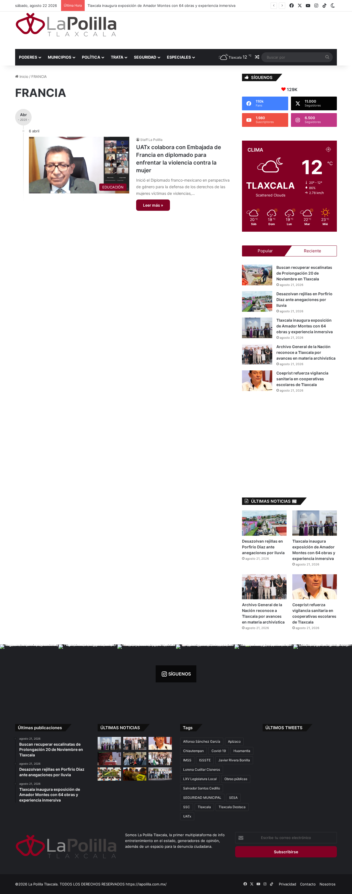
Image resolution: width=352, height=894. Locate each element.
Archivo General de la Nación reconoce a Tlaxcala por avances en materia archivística (160, 5)
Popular (265, 250)
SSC (186, 807)
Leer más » (153, 205)
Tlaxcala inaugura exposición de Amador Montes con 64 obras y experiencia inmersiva (304, 326)
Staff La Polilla (151, 140)
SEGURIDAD (145, 57)
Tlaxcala (204, 807)
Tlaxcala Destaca (232, 807)
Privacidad (287, 884)
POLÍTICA (91, 57)
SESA (233, 797)
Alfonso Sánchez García (201, 741)
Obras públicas (235, 779)
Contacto (308, 884)
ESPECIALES (179, 57)
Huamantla (241, 751)
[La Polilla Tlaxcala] (66, 24)
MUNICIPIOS (59, 57)
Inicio (23, 76)
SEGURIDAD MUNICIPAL (202, 797)
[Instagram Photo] (29, 673)
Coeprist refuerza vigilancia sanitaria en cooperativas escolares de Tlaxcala (302, 379)
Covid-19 (218, 751)
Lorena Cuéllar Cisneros (201, 769)
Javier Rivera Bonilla (234, 760)
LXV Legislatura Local (200, 779)
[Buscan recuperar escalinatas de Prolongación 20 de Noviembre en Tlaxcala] (257, 275)
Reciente (312, 250)
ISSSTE (205, 760)
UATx (187, 816)
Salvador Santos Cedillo (201, 788)
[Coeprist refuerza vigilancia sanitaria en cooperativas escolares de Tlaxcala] (257, 380)
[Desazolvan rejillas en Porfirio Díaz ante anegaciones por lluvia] (257, 301)
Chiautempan (193, 751)
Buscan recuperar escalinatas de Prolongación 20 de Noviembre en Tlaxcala (304, 273)
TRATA (117, 57)
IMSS (187, 760)
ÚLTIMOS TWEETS (283, 727)
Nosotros (328, 884)
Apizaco (234, 741)
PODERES (28, 57)
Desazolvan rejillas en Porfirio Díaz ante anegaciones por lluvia (304, 299)
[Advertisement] (231, 29)
